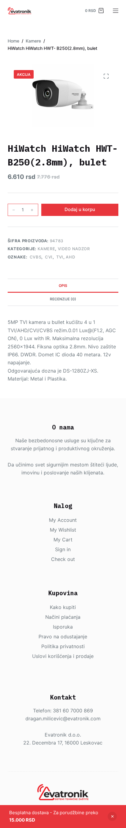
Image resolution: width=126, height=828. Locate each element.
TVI (59, 256)
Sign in (63, 549)
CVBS (34, 256)
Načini (53, 617)
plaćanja (70, 617)
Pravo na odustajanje (63, 636)
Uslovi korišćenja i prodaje (63, 656)
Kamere (46, 248)
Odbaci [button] (112, 816)
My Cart (63, 540)
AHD (70, 256)
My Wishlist (63, 530)
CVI (48, 256)
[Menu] (115, 10)
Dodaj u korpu (80, 209)
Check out (63, 559)
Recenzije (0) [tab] (63, 299)
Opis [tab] (63, 285)
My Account (63, 520)
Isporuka (63, 627)
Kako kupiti (63, 607)
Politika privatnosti (63, 646)
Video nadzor (74, 248)
